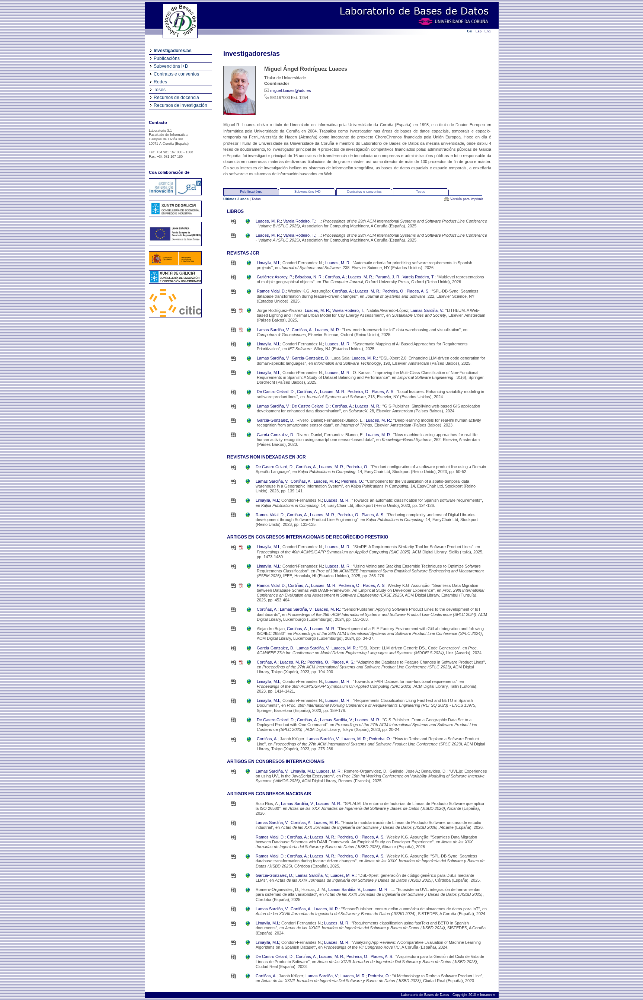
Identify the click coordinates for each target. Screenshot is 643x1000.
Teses (160, 89)
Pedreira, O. (393, 291)
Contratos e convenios (176, 74)
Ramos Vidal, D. (271, 291)
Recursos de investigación (180, 105)
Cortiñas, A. (335, 277)
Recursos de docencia (176, 97)
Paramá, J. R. (387, 277)
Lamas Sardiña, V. (426, 310)
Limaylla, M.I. (268, 263)
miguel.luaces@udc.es (290, 90)
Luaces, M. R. (268, 221)
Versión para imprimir (466, 199)
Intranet (486, 995)
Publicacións (167, 58)
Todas (256, 199)
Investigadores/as (173, 50)
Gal (470, 31)
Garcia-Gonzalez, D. (310, 358)
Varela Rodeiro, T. (299, 221)
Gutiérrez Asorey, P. (275, 277)
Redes (160, 81)
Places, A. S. (418, 291)
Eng (487, 31)
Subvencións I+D (171, 66)
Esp (479, 31)
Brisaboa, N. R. (309, 277)
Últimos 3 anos (236, 199)
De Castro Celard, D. (276, 391)
